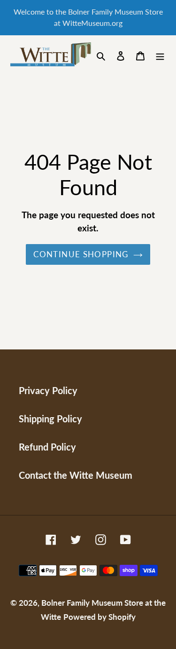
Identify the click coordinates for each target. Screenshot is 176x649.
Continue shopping (80, 254)
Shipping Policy (50, 418)
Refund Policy (47, 446)
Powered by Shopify (99, 617)
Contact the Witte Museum (75, 475)
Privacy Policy (48, 390)
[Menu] (160, 54)
